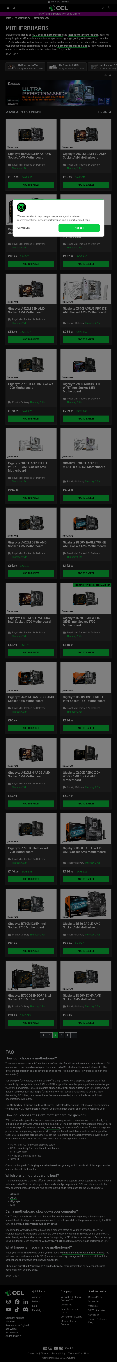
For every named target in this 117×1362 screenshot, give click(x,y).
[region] (58, 218)
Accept (79, 228)
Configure (23, 228)
